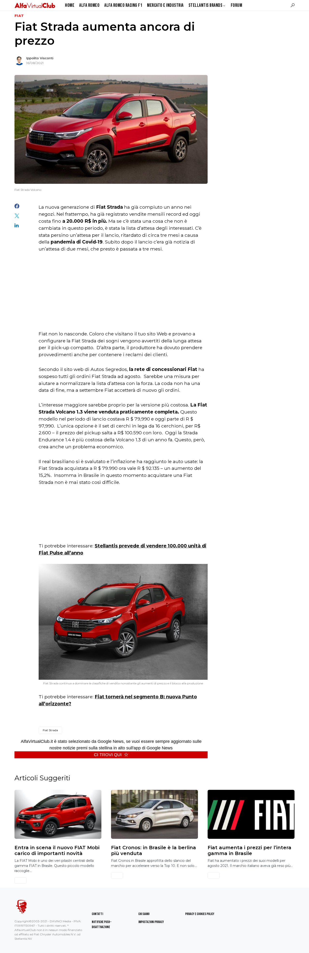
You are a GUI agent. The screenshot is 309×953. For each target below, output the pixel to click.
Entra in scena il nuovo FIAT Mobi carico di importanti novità (56, 850)
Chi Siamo (143, 914)
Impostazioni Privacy (151, 922)
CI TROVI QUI (108, 754)
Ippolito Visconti (39, 58)
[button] (293, 5)
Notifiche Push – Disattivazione (101, 924)
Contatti (97, 914)
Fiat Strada (50, 730)
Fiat (19, 16)
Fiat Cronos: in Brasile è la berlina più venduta (153, 850)
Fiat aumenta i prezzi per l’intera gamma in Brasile (249, 850)
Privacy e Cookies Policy (199, 914)
